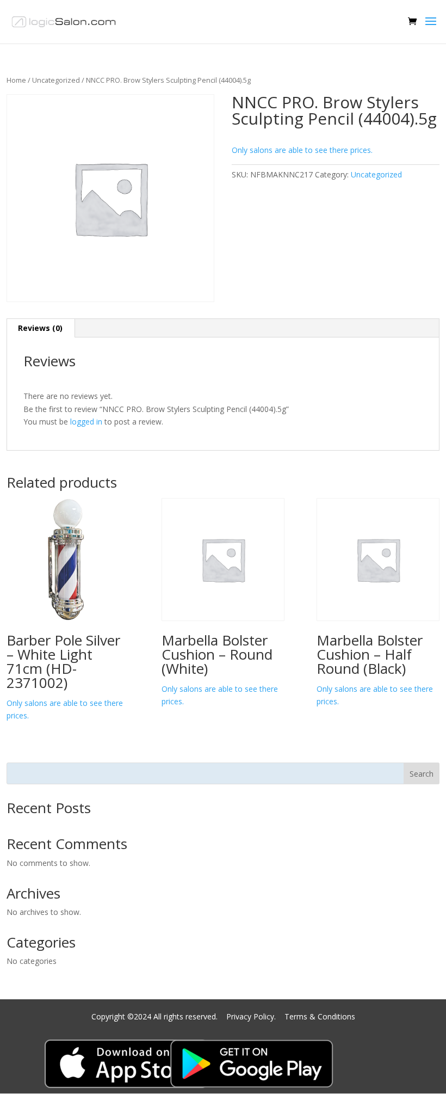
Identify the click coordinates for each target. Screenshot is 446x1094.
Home (16, 80)
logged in (86, 421)
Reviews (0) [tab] (40, 328)
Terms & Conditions (319, 1016)
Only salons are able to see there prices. (302, 150)
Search (421, 774)
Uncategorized (56, 80)
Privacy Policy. (252, 1016)
